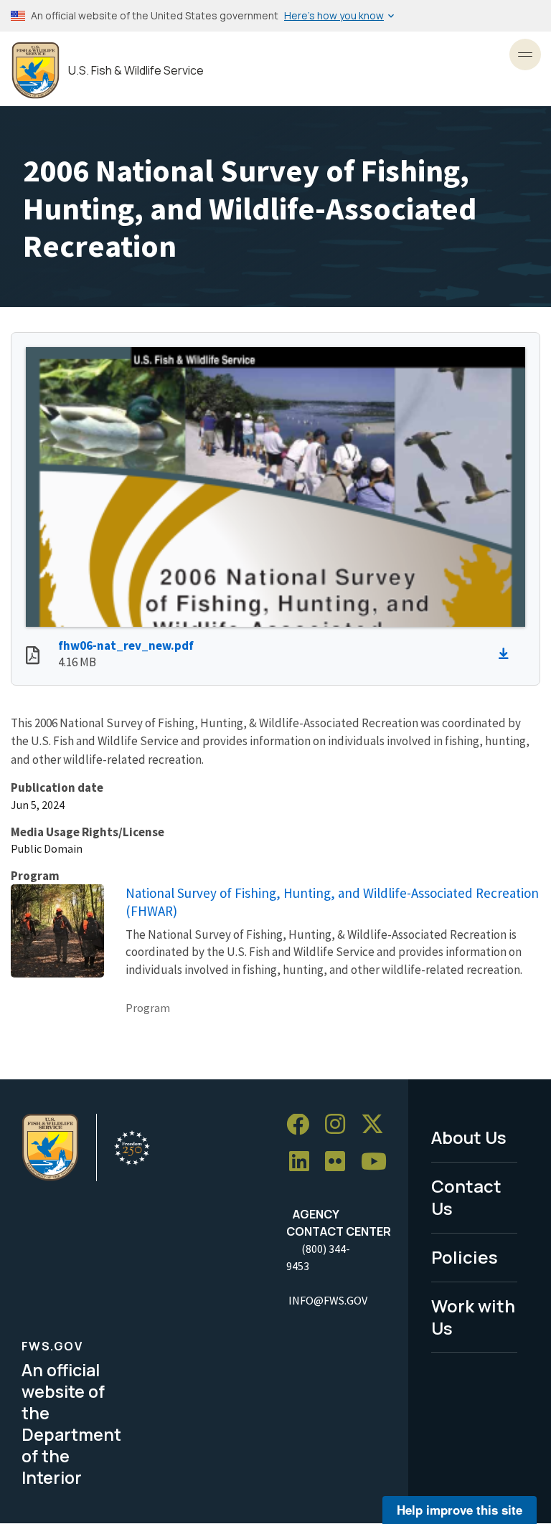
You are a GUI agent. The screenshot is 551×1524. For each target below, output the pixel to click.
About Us (469, 1137)
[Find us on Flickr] (340, 1162)
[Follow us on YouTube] (379, 1162)
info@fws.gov (327, 1300)
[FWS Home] (35, 70)
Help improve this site (459, 1509)
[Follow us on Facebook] (302, 1125)
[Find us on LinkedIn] (304, 1162)
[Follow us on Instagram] (340, 1125)
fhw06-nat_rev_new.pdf (126, 645)
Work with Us (473, 1317)
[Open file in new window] (32, 657)
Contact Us (466, 1197)
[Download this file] (507, 654)
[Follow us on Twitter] (377, 1125)
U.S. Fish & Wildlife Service (136, 70)
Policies (464, 1257)
